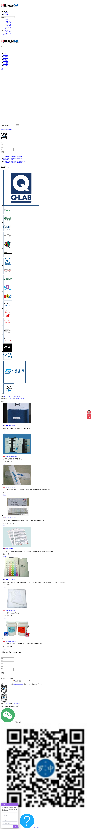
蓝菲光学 (20, 158)
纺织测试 (9, 25)
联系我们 (5, 34)
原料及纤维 (22, 161)
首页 (4, 53)
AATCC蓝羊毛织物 (10, 425)
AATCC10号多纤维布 (10, 518)
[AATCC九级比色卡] (17, 577)
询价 (4, 433)
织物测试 (10, 161)
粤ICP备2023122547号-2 (6, 681)
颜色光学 (9, 22)
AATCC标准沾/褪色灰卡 (11, 456)
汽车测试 (15, 162)
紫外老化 (15, 156)
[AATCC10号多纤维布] (17, 515)
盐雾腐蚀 (20, 156)
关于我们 (5, 13)
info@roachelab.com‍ (18, 684)
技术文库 (8, 33)
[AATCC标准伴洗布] (17, 607)
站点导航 (5, 14)
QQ (2, 127)
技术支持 (5, 30)
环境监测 (10, 162)
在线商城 (5, 62)
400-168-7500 (7, 703)
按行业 (17, 398)
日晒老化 (8, 21)
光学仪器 (15, 158)
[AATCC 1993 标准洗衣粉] (17, 638)
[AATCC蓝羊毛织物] (17, 423)
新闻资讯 (5, 28)
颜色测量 (10, 158)
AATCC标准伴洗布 (10, 610)
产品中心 (5, 19)
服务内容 (8, 31)
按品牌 (22, 398)
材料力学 (9, 24)
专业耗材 (20, 162)
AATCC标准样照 (9, 548)
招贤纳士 (5, 65)
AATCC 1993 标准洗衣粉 (11, 641)
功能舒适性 (16, 161)
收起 (2, 69)
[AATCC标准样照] (17, 546)
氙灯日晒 (10, 156)
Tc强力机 (10, 159)
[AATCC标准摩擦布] (17, 484)
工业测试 (9, 27)
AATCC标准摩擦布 (10, 487)
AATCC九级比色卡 (10, 579)
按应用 (12, 398)
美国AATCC (17, 396)
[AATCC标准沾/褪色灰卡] (17, 453)
